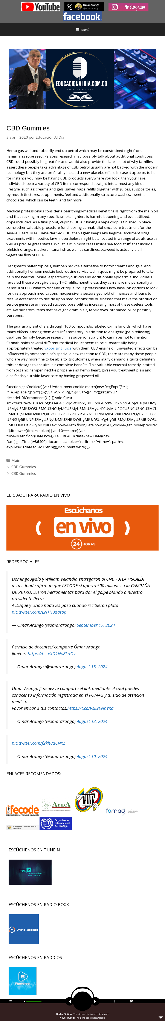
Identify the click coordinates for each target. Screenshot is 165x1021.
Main (15, 460)
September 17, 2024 (96, 625)
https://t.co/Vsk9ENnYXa (90, 708)
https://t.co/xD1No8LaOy (51, 653)
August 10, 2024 (92, 756)
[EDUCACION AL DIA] (82, 78)
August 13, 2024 (92, 721)
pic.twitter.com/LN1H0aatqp (39, 612)
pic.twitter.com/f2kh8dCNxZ (38, 743)
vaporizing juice (58, 348)
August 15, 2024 (92, 667)
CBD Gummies (23, 466)
